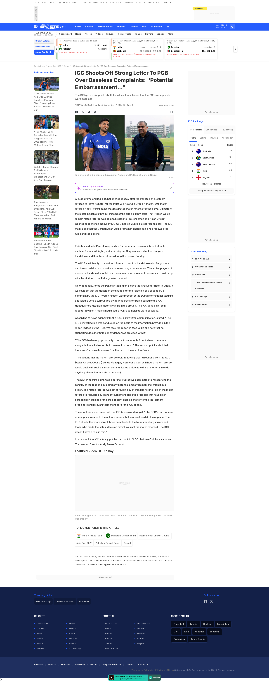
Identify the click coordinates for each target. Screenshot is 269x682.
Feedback (66, 664)
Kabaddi (199, 631)
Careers (130, 664)
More (171, 34)
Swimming (179, 639)
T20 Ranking (227, 130)
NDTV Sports (81, 560)
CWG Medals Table (204, 267)
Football (89, 26)
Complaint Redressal (111, 664)
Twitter (129, 560)
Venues (161, 34)
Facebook (104, 560)
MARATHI (167, 3)
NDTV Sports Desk (83, 105)
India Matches (43, 47)
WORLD (45, 3)
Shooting (214, 631)
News (78, 34)
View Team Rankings (211, 184)
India (205, 171)
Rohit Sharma (201, 304)
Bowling (214, 138)
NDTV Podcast (105, 26)
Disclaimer (80, 664)
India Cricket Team (92, 535)
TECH (111, 3)
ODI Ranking (211, 130)
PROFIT (53, 3)
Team (193, 138)
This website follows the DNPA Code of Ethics (152, 670)
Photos (88, 34)
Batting (203, 138)
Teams (40, 643)
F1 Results (163, 556)
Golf (144, 26)
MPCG (158, 3)
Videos (99, 34)
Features (73, 638)
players (149, 34)
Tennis (134, 26)
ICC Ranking (75, 648)
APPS (138, 3)
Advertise (38, 664)
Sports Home (39, 66)
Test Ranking (196, 130)
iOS (124, 564)
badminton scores (147, 556)
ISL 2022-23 (111, 623)
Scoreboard (65, 34)
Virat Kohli (200, 275)
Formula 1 (122, 26)
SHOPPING (129, 3)
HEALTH (103, 3)
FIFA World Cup (202, 259)
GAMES (119, 3)
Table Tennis (198, 639)
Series (72, 623)
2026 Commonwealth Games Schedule (208, 285)
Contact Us (143, 664)
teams (138, 34)
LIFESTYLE (93, 3)
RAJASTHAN (148, 3)
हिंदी (60, 3)
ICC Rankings (201, 296)
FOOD (84, 3)
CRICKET (76, 3)
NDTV (37, 3)
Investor (93, 664)
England (206, 177)
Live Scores (42, 623)
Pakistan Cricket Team (123, 535)
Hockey (207, 624)
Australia (207, 151)
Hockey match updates (126, 556)
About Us (52, 664)
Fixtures (110, 34)
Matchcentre (111, 648)
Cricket (77, 26)
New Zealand (209, 164)
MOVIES (66, 3)
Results (72, 628)
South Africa (208, 158)
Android (116, 564)
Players (72, 643)
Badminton (156, 26)
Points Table (124, 34)
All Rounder (227, 138)
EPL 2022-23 (143, 623)
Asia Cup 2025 (43, 34)
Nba (186, 631)
